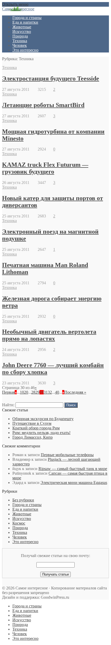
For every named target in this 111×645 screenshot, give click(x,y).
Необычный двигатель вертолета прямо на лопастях (49, 335)
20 (26, 392)
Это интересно (25, 50)
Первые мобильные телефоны (67, 455)
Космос (18, 523)
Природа (20, 36)
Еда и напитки (25, 22)
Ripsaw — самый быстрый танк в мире (72, 468)
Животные (21, 27)
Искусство (21, 31)
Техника (19, 41)
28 (33, 392)
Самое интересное (18, 9)
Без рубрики (23, 500)
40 (57, 392)
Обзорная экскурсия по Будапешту (43, 419)
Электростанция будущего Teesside (50, 78)
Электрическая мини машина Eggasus (74, 482)
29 (37, 392)
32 (50, 392)
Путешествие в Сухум (31, 423)
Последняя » (75, 392)
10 (22, 392)
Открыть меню (15, 4)
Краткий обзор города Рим (36, 428)
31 (46, 392)
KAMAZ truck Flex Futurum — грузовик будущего (45, 168)
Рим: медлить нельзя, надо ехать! (41, 432)
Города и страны (27, 17)
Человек (19, 45)
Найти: (8, 405)
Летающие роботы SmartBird (43, 105)
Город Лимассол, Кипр (32, 437)
